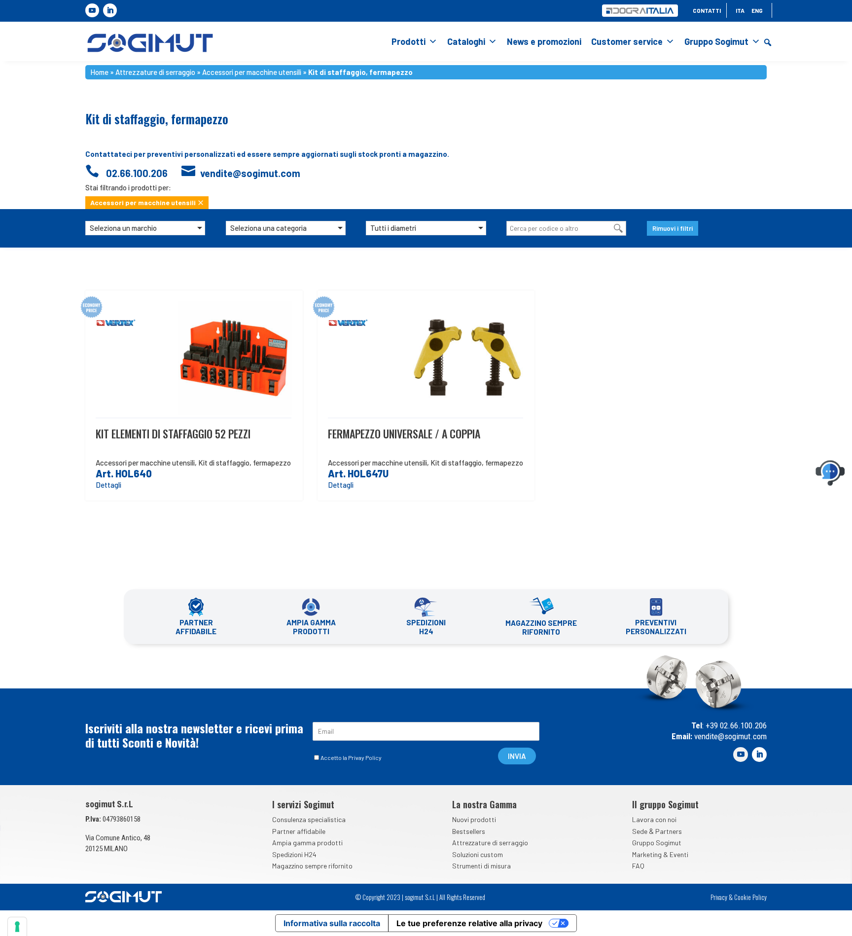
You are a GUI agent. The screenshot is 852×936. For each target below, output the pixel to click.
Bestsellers (468, 831)
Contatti (707, 10)
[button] (767, 42)
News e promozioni (544, 41)
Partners (668, 831)
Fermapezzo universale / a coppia (404, 433)
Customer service (627, 41)
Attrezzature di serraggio (155, 72)
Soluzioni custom (477, 854)
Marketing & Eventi (660, 854)
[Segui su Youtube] (92, 10)
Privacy (718, 897)
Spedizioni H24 (294, 854)
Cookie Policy (750, 897)
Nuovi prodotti (474, 819)
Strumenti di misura (481, 866)
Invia (517, 756)
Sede (639, 831)
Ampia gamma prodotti (307, 842)
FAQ (638, 866)
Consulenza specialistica (309, 819)
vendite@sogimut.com (729, 736)
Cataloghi (466, 41)
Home (99, 72)
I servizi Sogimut (303, 804)
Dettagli (108, 484)
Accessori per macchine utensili (251, 72)
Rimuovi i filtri (672, 228)
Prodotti (408, 41)
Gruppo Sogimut (716, 41)
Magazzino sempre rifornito (312, 866)
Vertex (132, 323)
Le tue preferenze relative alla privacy (469, 923)
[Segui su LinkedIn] (110, 10)
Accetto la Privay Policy (351, 757)
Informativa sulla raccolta (332, 923)
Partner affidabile (298, 831)
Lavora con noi (654, 819)
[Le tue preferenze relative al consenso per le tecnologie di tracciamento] (17, 926)
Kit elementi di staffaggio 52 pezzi (173, 433)
